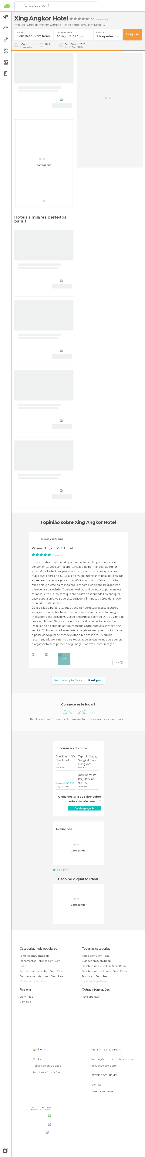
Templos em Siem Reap (34, 955)
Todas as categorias (96, 948)
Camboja (25, 1001)
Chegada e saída (64, 31)
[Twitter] (39, 1102)
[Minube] (7, 6)
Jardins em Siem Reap (95, 976)
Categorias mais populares (38, 948)
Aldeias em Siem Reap (96, 955)
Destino (20, 31)
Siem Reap (26, 996)
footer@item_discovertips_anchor (112, 1059)
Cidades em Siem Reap (96, 960)
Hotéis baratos (90, 996)
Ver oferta (61, 105)
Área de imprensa (102, 1091)
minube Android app (104, 1065)
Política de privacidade (47, 1065)
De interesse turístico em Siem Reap (42, 976)
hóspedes (100, 31)
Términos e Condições (46, 1072)
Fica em (25, 989)
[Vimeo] (43, 1102)
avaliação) (102, 19)
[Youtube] (48, 1102)
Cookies (38, 1059)
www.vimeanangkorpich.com (66, 783)
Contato (96, 1084)
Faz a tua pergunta (84, 808)
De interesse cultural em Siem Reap (42, 971)
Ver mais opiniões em (70, 680)
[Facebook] (34, 1102)
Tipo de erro (60, 870)
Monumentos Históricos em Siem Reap (40, 963)
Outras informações (96, 989)
